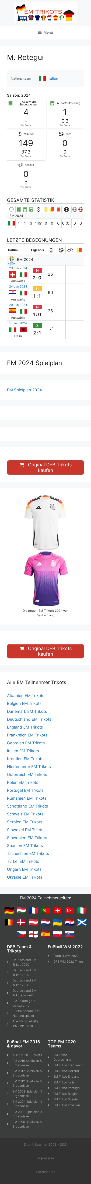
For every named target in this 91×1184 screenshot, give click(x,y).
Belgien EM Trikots (24, 703)
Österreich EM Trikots (27, 774)
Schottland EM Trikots (27, 806)
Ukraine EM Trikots (24, 877)
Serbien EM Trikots (24, 822)
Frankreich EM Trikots (27, 735)
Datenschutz (45, 1172)
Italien (53, 78)
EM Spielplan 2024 (24, 390)
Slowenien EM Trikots (27, 837)
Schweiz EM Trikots (25, 814)
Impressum (45, 1158)
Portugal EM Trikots (25, 790)
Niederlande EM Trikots (29, 766)
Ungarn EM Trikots (24, 869)
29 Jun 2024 (18, 268)
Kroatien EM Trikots (25, 758)
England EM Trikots (25, 727)
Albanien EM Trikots (25, 695)
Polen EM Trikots (22, 782)
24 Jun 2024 (18, 286)
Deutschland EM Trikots (29, 719)
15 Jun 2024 (18, 323)
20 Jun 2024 (18, 305)
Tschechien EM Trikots (28, 853)
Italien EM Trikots (23, 751)
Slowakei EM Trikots (26, 829)
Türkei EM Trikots (23, 861)
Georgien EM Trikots (26, 743)
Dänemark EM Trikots (27, 711)
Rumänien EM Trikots (26, 798)
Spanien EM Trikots (25, 845)
